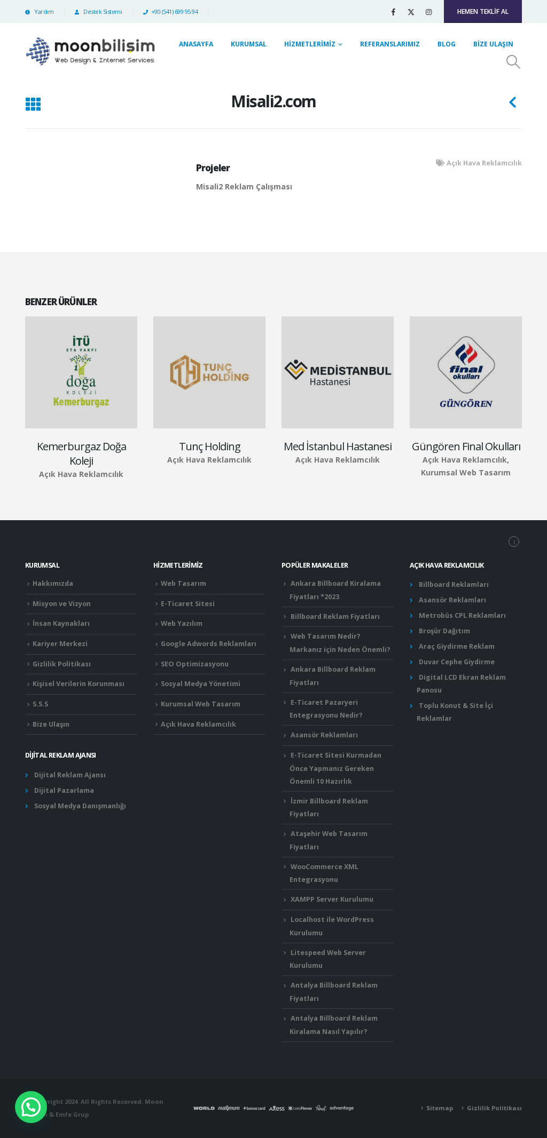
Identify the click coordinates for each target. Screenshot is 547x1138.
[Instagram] (428, 11)
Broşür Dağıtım (444, 630)
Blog (446, 44)
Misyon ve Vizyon (62, 603)
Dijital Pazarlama (64, 790)
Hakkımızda (53, 583)
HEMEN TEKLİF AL (483, 11)
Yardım (43, 11)
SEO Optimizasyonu (195, 664)
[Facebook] (393, 11)
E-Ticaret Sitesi (188, 603)
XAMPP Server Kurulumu (332, 899)
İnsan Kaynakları (61, 623)
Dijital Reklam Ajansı (70, 774)
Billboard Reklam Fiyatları (335, 616)
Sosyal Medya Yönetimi (200, 683)
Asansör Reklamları (324, 734)
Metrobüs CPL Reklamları (462, 615)
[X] (410, 11)
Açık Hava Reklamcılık (484, 163)
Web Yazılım (181, 623)
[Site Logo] (90, 51)
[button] (513, 62)
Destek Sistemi (102, 11)
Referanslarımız (390, 44)
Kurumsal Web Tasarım (200, 704)
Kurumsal (249, 44)
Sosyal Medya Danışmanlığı (80, 805)
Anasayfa (196, 44)
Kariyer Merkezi (60, 643)
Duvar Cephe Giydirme (457, 661)
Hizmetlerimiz (309, 44)
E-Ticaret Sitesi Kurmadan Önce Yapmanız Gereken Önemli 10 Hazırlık (335, 768)
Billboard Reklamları (454, 584)
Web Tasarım (183, 583)
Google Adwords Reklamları (208, 643)
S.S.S (40, 704)
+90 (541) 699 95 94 (174, 11)
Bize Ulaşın (493, 44)
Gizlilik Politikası (62, 664)
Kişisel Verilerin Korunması (78, 683)
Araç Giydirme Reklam (457, 646)
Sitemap (439, 1108)
